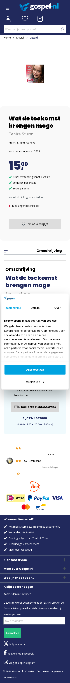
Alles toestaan (35, 369)
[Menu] (8, 7)
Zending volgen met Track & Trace (28, 538)
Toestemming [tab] (12, 307)
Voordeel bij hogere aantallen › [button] (26, 197)
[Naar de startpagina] (42, 7)
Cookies (29, 671)
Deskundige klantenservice (23, 544)
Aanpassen (33, 381)
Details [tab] (35, 307)
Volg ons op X (17, 644)
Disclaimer (43, 671)
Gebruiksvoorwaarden (45, 608)
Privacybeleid (20, 608)
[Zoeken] (62, 29)
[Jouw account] (8, 19)
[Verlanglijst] (25, 19)
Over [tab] (57, 307)
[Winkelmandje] (40, 19)
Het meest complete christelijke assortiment (34, 526)
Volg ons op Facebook (20, 653)
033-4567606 (36, 418)
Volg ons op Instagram (21, 662)
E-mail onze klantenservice (37, 407)
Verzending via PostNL (21, 532)
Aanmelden (12, 633)
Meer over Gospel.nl (20, 549)
